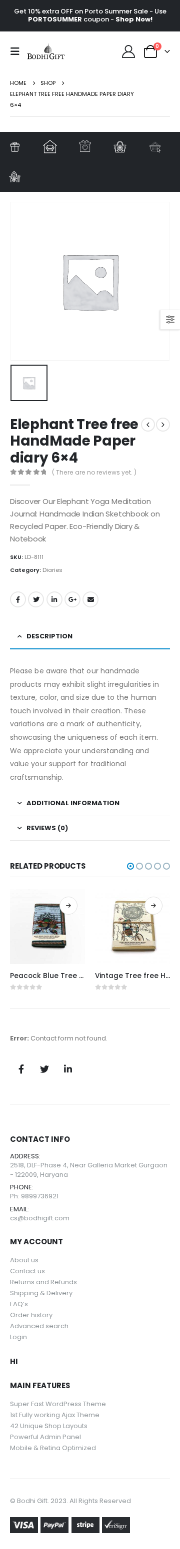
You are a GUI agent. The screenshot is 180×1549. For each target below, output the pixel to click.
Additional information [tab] (73, 803)
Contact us (27, 1271)
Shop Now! (134, 19)
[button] (130, 866)
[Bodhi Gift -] (46, 51)
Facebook (18, 599)
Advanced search (39, 1326)
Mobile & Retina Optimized (53, 1448)
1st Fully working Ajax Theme (55, 1415)
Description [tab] (49, 636)
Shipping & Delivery (41, 1293)
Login (18, 1337)
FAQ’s (19, 1304)
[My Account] (128, 51)
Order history (31, 1315)
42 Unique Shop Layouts (49, 1426)
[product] (47, 926)
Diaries (52, 570)
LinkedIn (54, 599)
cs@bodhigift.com (40, 1218)
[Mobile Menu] (18, 51)
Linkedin (68, 1069)
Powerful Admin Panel (45, 1437)
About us (24, 1260)
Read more (69, 906)
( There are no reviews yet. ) (94, 472)
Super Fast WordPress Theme (58, 1404)
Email (90, 599)
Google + (72, 599)
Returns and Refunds (43, 1282)
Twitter (36, 599)
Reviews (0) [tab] (47, 828)
